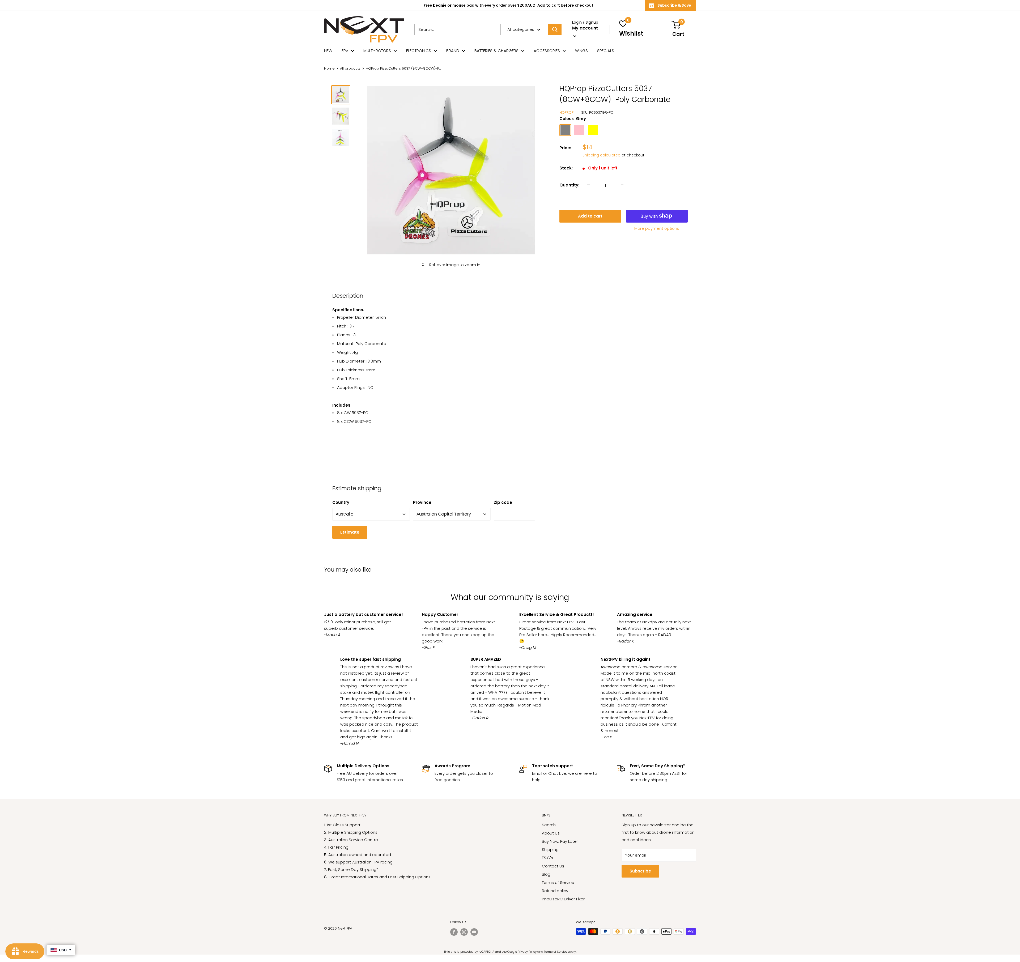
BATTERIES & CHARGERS (496, 50)
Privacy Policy (527, 952)
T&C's (547, 858)
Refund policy (555, 890)
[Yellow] (593, 130)
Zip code (503, 502)
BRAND (452, 50)
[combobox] (457, 29)
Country (340, 502)
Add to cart (590, 216)
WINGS (581, 50)
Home (329, 68)
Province (422, 502)
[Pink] (579, 130)
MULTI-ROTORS (377, 50)
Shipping (550, 849)
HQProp (566, 112)
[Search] (555, 29)
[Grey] (565, 130)
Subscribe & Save (674, 5)
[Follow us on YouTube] (474, 932)
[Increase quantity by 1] (622, 184)
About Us (551, 833)
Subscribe (640, 871)
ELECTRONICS (418, 50)
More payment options (656, 228)
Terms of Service (558, 882)
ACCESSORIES (547, 50)
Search (549, 825)
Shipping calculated (601, 155)
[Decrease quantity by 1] (588, 184)
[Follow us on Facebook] (454, 932)
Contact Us (553, 866)
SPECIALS (605, 50)
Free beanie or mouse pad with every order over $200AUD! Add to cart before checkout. (509, 5)
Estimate (349, 532)
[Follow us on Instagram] (464, 932)
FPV (345, 50)
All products (350, 68)
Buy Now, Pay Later (560, 841)
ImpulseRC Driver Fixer (563, 899)
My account (585, 28)
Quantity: (569, 185)
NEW (328, 50)
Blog (546, 874)
